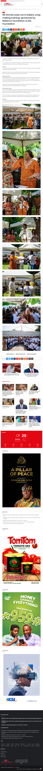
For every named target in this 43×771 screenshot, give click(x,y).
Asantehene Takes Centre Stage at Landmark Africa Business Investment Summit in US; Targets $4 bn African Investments (8, 393)
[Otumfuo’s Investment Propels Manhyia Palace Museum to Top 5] (8, 419)
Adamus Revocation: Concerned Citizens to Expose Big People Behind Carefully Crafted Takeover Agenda (21, 412)
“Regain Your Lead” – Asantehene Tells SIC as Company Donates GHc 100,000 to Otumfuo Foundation (35, 407)
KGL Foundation (10, 354)
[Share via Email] (30, 359)
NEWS (7, 9)
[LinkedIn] (8, 30)
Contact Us (3, 753)
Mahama (12, 745)
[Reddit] (16, 30)
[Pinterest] (13, 30)
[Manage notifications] (40, 769)
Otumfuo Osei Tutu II (27, 745)
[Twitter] (6, 30)
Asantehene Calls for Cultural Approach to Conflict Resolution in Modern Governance (21, 393)
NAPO (16, 745)
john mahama (7, 745)
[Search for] (41, 4)
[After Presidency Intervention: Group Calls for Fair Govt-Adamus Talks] (35, 387)
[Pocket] (24, 30)
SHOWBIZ (33, 769)
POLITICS (23, 769)
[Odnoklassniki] (21, 30)
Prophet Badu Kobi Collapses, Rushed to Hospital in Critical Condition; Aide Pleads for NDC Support (34, 425)
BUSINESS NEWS (29, 769)
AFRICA (37, 769)
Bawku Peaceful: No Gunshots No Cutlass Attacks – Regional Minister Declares (21, 424)
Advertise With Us (4, 751)
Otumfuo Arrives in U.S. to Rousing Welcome (7, 406)
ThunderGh (17, 767)
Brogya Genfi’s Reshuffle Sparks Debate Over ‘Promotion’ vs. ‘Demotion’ (15, 520)
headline (2, 745)
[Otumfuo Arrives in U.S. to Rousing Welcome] (8, 401)
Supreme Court (38, 745)
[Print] (32, 359)
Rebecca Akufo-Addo (20, 354)
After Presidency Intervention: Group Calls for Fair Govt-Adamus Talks (34, 392)
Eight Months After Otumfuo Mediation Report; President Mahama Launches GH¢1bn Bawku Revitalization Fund (20, 730)
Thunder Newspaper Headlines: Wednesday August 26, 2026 (13, 523)
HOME (18, 769)
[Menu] (1, 4)
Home (4, 9)
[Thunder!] (8, 4)
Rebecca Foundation (32, 354)
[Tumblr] (11, 30)
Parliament (32, 745)
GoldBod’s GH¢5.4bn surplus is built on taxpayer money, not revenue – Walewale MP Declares (17, 736)
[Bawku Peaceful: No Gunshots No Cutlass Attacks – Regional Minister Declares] (21, 419)
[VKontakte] (19, 30)
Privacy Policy (3, 756)
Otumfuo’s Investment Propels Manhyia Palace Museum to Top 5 (8, 424)
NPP (21, 745)
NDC (18, 745)
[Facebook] (3, 30)
